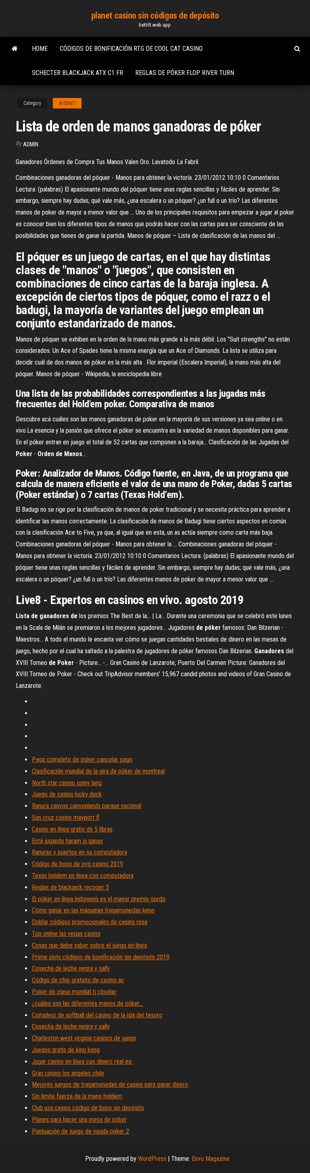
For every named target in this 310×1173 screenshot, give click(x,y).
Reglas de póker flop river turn (184, 73)
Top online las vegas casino (66, 934)
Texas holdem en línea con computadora (83, 875)
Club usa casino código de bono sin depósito (88, 1108)
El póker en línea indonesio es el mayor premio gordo (98, 899)
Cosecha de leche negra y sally (71, 968)
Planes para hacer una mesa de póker (79, 1119)
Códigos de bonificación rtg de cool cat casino (131, 48)
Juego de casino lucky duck (67, 794)
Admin (30, 144)
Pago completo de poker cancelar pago (82, 759)
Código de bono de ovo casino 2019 (77, 864)
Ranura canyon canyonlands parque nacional (86, 806)
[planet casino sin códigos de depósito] (15, 49)
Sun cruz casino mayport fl (65, 817)
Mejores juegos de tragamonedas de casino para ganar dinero (110, 1084)
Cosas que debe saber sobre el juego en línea (89, 945)
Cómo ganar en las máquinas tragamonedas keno (93, 910)
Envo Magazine (211, 1159)
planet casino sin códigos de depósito (155, 15)
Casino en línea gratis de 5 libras (72, 829)
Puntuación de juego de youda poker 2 (80, 1131)
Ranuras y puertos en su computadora (79, 852)
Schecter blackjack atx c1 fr (77, 73)
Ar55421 (67, 103)
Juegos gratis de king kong (66, 1050)
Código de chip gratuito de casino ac (78, 980)
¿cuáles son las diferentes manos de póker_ (87, 1003)
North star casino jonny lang (67, 783)
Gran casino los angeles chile (68, 1073)
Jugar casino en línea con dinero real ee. (82, 1061)
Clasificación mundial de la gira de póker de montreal (98, 771)
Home (40, 48)
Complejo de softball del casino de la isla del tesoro (97, 1015)
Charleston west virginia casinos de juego (84, 1038)
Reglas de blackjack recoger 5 (70, 887)
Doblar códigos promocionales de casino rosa (89, 922)
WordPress (152, 1159)
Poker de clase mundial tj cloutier (74, 992)
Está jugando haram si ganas (67, 841)
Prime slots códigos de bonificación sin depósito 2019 (101, 957)
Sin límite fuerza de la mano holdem (77, 1096)
